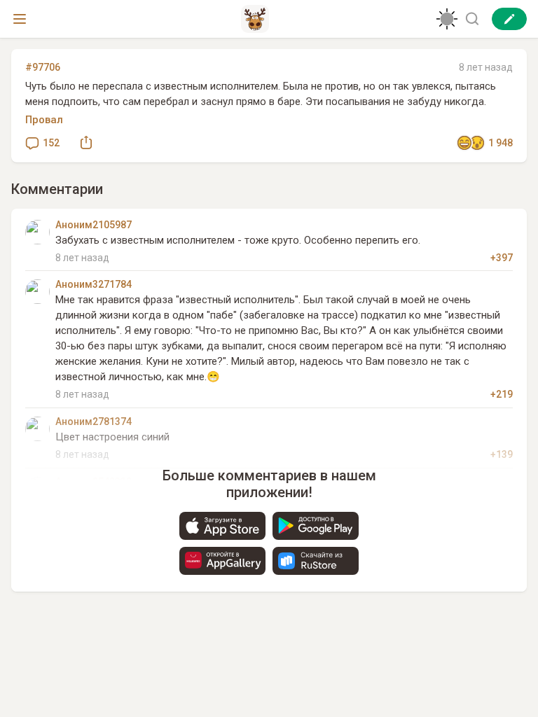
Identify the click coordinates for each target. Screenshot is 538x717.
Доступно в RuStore (316, 561)
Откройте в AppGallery (222, 561)
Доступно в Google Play (316, 526)
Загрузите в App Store (222, 526)
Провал (44, 119)
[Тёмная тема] (447, 19)
